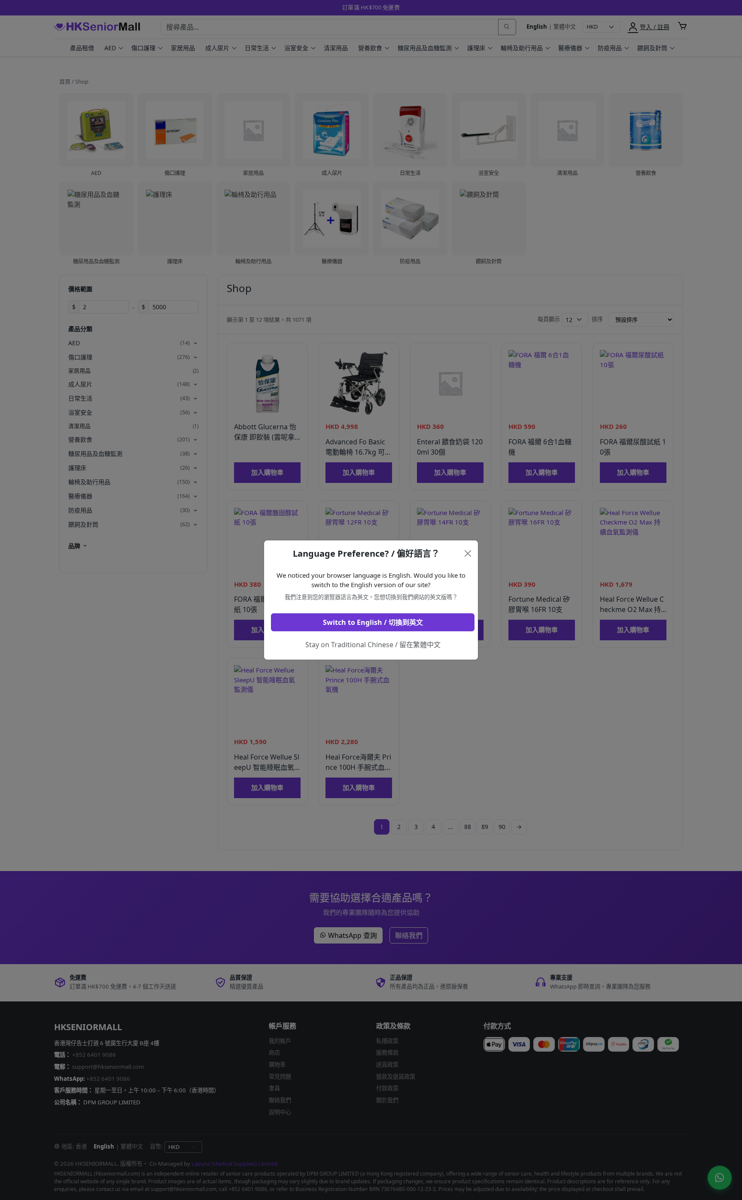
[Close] (468, 553)
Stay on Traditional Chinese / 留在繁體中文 (373, 644)
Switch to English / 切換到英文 (373, 622)
